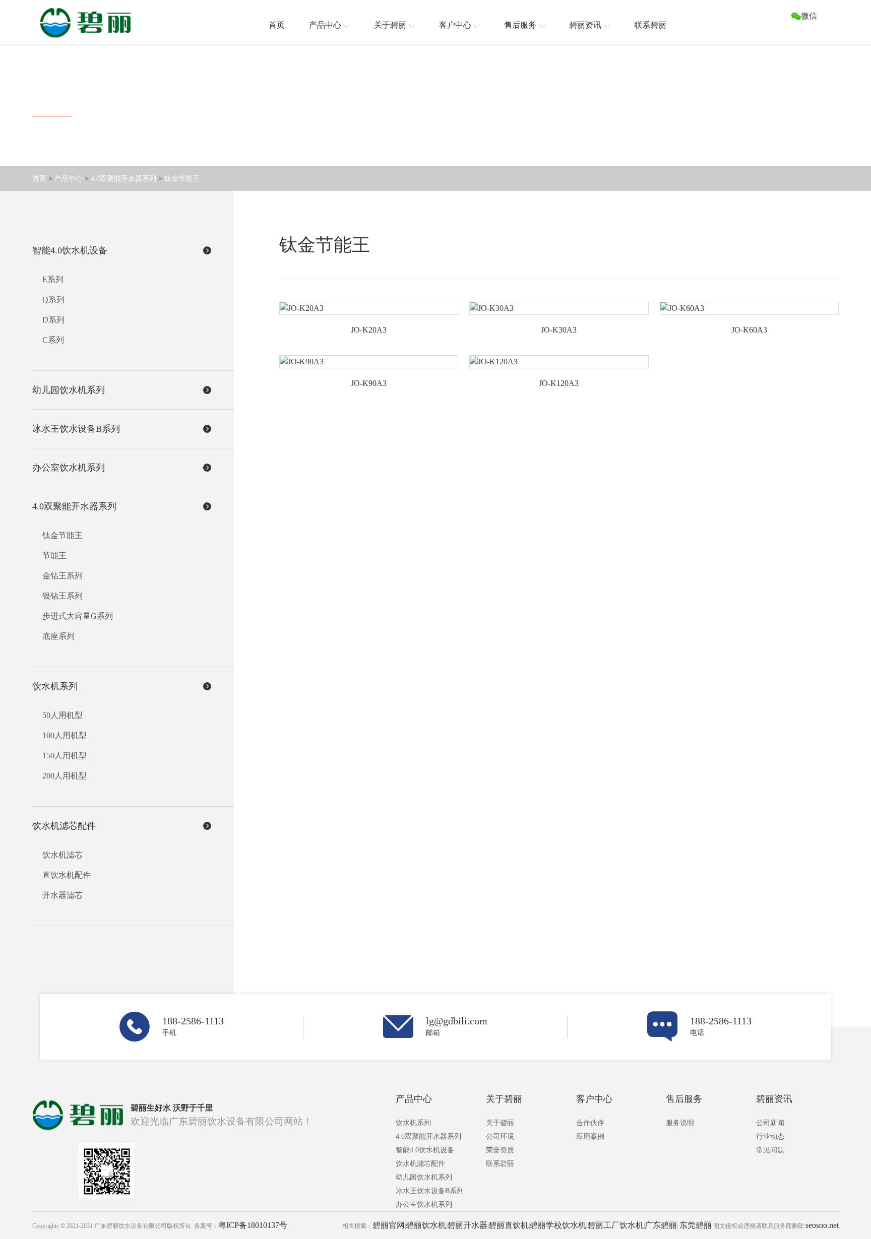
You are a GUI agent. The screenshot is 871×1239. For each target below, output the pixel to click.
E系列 (53, 279)
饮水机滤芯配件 (420, 1163)
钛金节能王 (182, 178)
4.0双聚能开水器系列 (123, 178)
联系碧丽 (500, 1163)
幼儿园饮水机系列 (424, 1177)
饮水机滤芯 (62, 855)
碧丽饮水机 (426, 1225)
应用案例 (590, 1136)
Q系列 (53, 299)
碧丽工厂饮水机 (615, 1225)
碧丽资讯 (774, 1099)
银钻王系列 (62, 596)
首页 (39, 178)
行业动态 (770, 1136)
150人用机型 (64, 755)
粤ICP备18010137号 (252, 1225)
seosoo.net (822, 1225)
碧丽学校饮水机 (558, 1225)
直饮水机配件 (66, 875)
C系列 (53, 340)
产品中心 (68, 178)
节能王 (54, 555)
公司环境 (500, 1136)
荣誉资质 (500, 1150)
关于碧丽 (504, 1099)
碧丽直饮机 (508, 1225)
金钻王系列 (62, 575)
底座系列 (58, 636)
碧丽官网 (388, 1225)
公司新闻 (770, 1123)
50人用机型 (62, 715)
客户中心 (594, 1099)
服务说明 (680, 1123)
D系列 (53, 319)
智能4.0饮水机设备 (425, 1150)
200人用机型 (64, 775)
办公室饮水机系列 (424, 1204)
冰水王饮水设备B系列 (430, 1191)
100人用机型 (64, 735)
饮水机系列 (413, 1123)
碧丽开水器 (467, 1225)
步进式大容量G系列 (77, 616)
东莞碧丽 (695, 1225)
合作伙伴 (590, 1123)
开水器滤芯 (62, 895)
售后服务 (684, 1099)
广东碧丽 (661, 1225)
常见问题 (770, 1150)
